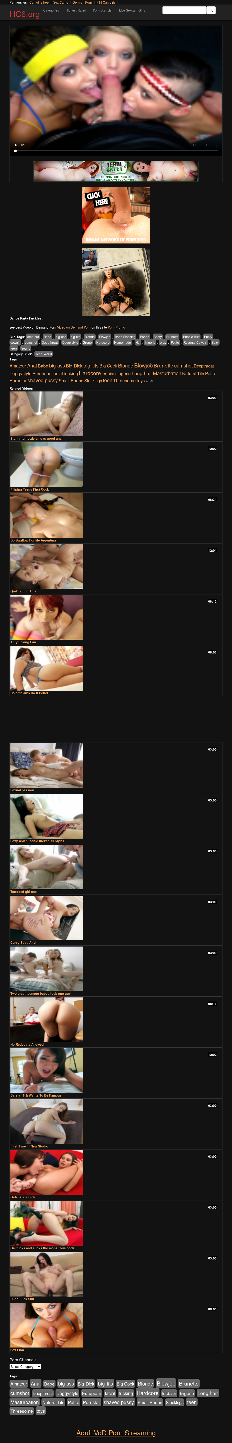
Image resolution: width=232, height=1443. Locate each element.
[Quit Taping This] (116, 566)
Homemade (122, 342)
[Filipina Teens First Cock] (116, 464)
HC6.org (25, 13)
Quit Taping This (23, 591)
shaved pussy (43, 380)
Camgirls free (39, 2)
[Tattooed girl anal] (116, 867)
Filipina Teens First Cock (29, 489)
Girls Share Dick (22, 1197)
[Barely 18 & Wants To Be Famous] (116, 1070)
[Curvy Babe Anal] (116, 918)
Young (25, 348)
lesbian (109, 373)
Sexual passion (22, 790)
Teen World (43, 354)
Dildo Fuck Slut (22, 1299)
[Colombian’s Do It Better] (116, 668)
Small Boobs (71, 380)
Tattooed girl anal (24, 891)
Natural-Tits (193, 373)
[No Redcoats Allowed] (116, 1019)
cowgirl (15, 342)
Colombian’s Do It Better (29, 693)
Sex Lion (17, 1350)
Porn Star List (102, 10)
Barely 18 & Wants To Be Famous (36, 1095)
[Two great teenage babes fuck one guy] (116, 969)
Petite (175, 342)
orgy (163, 342)
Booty (158, 336)
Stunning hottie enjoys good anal (36, 438)
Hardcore (103, 342)
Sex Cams (60, 2)
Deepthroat (50, 342)
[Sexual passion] (116, 765)
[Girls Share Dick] (116, 1172)
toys (141, 380)
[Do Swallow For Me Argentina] (116, 515)
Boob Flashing (125, 336)
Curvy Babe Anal (23, 942)
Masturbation (167, 373)
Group (87, 342)
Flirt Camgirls (106, 2)
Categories (51, 10)
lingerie (150, 342)
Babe (47, 336)
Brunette (172, 336)
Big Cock (108, 366)
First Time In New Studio (29, 1146)
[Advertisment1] (116, 215)
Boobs (144, 336)
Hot (137, 342)
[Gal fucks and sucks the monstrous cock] (116, 1223)
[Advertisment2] (116, 282)
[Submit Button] (211, 10)
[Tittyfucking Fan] (116, 617)
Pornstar (18, 380)
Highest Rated (76, 10)
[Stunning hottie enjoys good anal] (116, 413)
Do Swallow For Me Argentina (33, 540)
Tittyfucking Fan (23, 642)
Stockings (93, 380)
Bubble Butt (191, 336)
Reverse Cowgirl (195, 342)
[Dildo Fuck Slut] (116, 1274)
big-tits (75, 336)
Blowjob (104, 336)
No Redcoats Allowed (27, 1044)
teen (13, 348)
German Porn (82, 2)
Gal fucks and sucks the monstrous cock (42, 1248)
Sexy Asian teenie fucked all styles (37, 841)
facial (58, 373)
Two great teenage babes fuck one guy (40, 993)
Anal (32, 365)
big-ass (61, 336)
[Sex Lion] (116, 1325)
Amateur (33, 336)
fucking (71, 373)
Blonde (90, 336)
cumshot (31, 342)
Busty (208, 336)
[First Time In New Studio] (116, 1121)
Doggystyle (70, 342)
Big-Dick (74, 365)
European (42, 373)
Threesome (124, 380)
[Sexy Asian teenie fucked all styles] (116, 816)
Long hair (142, 373)
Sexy (215, 342)
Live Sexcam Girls (132, 10)
